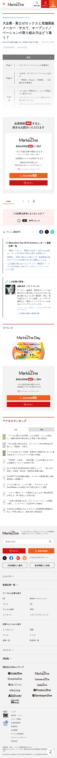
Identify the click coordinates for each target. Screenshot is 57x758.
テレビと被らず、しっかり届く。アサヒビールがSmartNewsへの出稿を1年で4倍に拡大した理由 (27, 485)
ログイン (30, 183)
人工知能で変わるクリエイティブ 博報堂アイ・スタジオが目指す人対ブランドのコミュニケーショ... (28, 265)
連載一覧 (6, 640)
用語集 (6, 658)
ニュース (7, 576)
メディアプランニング (39, 614)
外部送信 (14, 741)
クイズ (32, 635)
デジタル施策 (8, 609)
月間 (41, 429)
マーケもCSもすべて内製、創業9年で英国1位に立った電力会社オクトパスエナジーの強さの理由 (30, 453)
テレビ (5, 604)
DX (4, 598)
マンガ (5, 635)
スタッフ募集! (16, 719)
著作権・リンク (16, 715)
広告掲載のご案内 (15, 565)
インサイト (7, 614)
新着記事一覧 (9, 584)
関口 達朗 (22, 42)
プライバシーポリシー (19, 737)
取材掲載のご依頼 (42, 565)
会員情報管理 (16, 722)
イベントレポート (9, 47)
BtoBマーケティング (38, 598)
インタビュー (8, 629)
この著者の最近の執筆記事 (28, 313)
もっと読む (10, 269)
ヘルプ (13, 711)
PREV (8, 201)
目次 (28, 57)
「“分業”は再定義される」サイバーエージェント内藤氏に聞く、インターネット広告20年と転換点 (30, 502)
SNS (32, 609)
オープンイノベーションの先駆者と (34, 65)
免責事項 (14, 726)
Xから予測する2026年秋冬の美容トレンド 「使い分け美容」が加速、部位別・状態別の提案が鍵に (30, 469)
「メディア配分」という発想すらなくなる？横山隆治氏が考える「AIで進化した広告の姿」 (30, 494)
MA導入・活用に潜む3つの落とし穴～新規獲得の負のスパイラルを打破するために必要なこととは (28, 258)
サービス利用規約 (17, 734)
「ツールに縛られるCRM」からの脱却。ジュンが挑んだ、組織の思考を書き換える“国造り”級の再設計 (29, 437)
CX (31, 604)
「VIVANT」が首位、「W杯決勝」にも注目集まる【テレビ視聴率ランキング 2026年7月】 (30, 461)
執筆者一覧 (34, 640)
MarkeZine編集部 (9, 42)
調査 (32, 629)
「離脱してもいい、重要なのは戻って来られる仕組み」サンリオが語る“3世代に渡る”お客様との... (28, 251)
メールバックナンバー (30, 169)
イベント (7, 649)
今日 (15, 429)
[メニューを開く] (4, 4)
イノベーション (22, 47)
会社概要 (14, 730)
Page (9, 65)
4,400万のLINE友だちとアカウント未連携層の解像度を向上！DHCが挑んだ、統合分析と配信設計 (30, 510)
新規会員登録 (29, 175)
